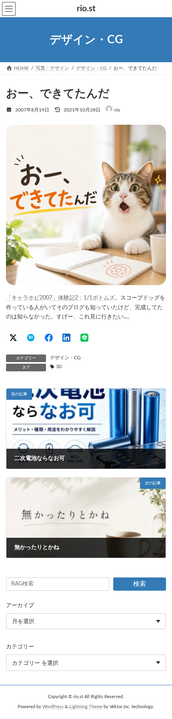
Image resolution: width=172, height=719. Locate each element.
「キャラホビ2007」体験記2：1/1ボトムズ (60, 298)
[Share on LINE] (84, 337)
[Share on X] (13, 337)
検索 (139, 584)
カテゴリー (20, 647)
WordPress (53, 707)
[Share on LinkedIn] (66, 337)
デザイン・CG (65, 357)
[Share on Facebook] (49, 337)
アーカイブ (20, 605)
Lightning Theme (85, 707)
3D (59, 367)
